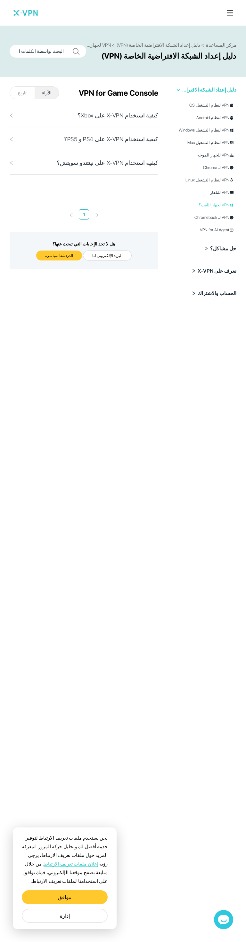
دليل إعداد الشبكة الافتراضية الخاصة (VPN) (209, 90)
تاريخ (22, 92)
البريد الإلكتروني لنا (107, 255)
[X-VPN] (25, 13)
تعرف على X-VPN (217, 271)
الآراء (47, 92)
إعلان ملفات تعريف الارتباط (71, 864)
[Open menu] (230, 13)
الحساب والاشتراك (217, 293)
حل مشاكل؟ (223, 248)
